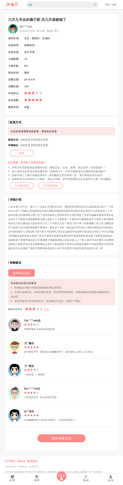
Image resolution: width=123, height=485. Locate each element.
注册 (114, 4)
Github (21, 461)
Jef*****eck (25, 26)
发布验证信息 (21, 273)
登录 (107, 4)
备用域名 (32, 461)
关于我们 (10, 461)
